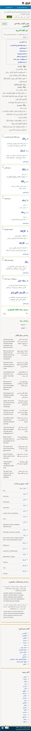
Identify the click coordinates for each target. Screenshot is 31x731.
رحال (24, 529)
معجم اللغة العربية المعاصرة (18, 45)
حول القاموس (9, 7)
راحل (24, 499)
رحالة (24, 554)
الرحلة (24, 560)
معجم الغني (22, 48)
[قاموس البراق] (26, 3)
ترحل (24, 511)
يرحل (24, 505)
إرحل (24, 494)
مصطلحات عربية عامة (19, 59)
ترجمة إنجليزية (22, 62)
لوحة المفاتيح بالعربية (22, 7)
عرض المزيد (26, 161)
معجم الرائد (23, 51)
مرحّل (24, 543)
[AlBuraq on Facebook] (2, 728)
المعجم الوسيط (21, 53)
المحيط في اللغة (21, 56)
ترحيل (24, 548)
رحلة (24, 488)
